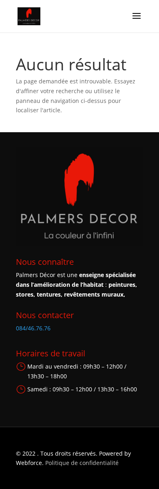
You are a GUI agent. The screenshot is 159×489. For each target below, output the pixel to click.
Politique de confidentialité (82, 463)
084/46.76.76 (33, 328)
